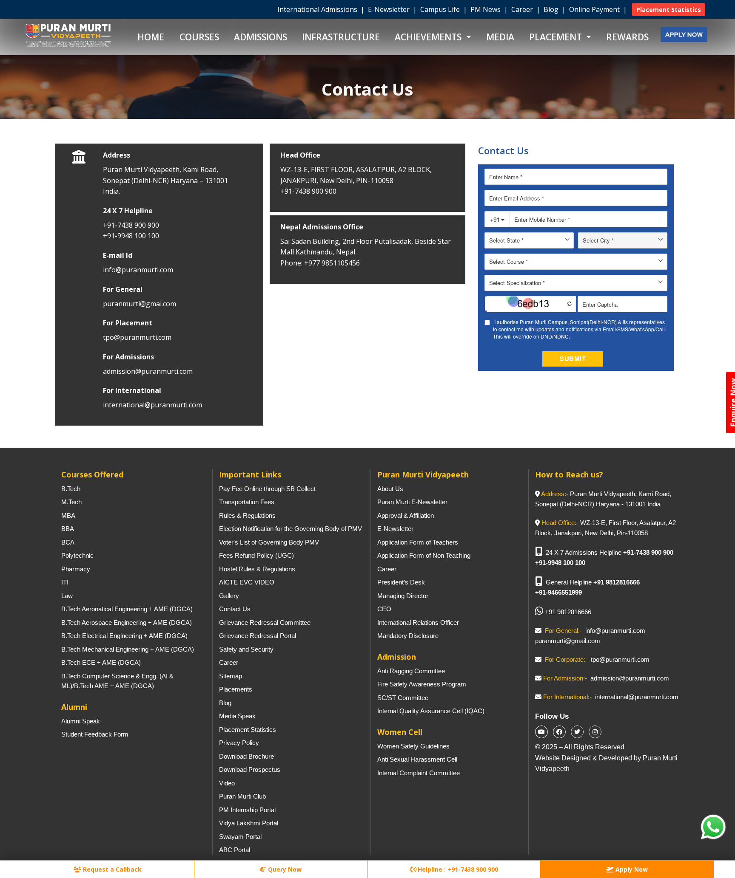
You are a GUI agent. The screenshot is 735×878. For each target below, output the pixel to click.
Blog (552, 9)
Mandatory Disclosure (408, 635)
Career (523, 9)
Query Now (284, 869)
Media (500, 37)
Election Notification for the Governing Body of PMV (290, 528)
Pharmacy (75, 569)
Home (150, 37)
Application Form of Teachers (417, 542)
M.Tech (71, 501)
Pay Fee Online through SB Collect (267, 488)
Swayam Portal (240, 836)
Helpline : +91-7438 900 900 (457, 869)
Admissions (260, 37)
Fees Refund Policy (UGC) (256, 555)
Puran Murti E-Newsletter (412, 501)
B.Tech (70, 488)
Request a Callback (111, 869)
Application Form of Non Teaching (423, 555)
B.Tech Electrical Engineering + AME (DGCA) (124, 635)
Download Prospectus (249, 769)
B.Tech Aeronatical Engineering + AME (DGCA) (127, 609)
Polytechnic (77, 555)
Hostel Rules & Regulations (257, 569)
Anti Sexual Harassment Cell (417, 759)
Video (227, 783)
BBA (67, 528)
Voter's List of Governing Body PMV (269, 542)
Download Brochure (246, 756)
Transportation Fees (246, 501)
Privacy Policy (239, 742)
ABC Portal (234, 849)
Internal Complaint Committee (418, 772)
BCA (67, 542)
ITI (64, 582)
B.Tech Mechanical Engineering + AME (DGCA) (127, 649)
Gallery (229, 595)
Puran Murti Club (242, 796)
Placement (556, 37)
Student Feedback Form (94, 734)
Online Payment (595, 9)
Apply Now (631, 869)
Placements (235, 689)
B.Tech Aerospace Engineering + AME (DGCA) (126, 622)
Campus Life (441, 9)
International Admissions (318, 9)
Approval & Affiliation (405, 515)
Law (67, 595)
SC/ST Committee (402, 697)
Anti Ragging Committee (411, 671)
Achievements (429, 37)
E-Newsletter (389, 9)
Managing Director (402, 595)
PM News (486, 9)
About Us (390, 488)
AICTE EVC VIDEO (246, 582)
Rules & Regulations (247, 515)
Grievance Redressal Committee (265, 622)
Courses (199, 37)
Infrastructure (341, 37)
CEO (384, 609)
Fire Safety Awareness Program (421, 684)
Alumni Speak (80, 721)
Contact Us (235, 609)
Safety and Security (246, 649)
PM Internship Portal (247, 809)
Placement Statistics (247, 729)
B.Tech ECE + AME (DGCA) (101, 662)
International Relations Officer (418, 622)
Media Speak (237, 716)
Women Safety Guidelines (413, 746)
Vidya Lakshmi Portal (248, 823)
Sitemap (230, 676)
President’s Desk (401, 582)
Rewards (627, 37)
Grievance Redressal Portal (257, 635)
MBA (68, 515)
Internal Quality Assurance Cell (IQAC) (430, 710)
